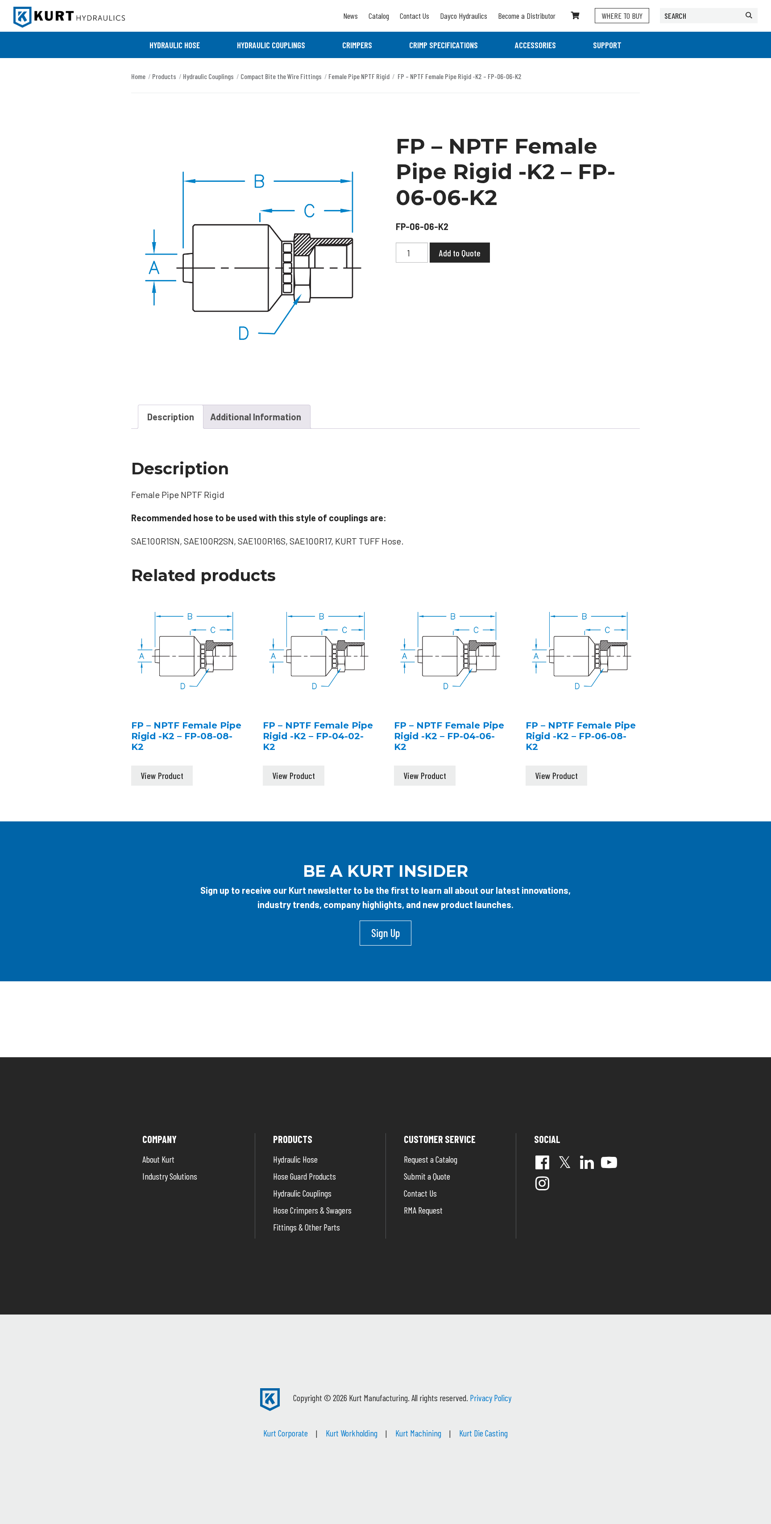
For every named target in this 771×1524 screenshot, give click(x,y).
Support (607, 45)
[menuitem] (174, 45)
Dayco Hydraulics (463, 16)
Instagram (542, 1183)
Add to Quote (460, 252)
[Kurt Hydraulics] (69, 17)
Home (138, 76)
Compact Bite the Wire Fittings (281, 76)
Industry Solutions (169, 1176)
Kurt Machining (418, 1433)
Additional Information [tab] (255, 416)
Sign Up (385, 932)
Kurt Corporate (285, 1433)
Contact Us (414, 16)
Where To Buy (621, 16)
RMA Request (423, 1210)
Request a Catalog (430, 1159)
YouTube (609, 1162)
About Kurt (158, 1159)
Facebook (542, 1162)
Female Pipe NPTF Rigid (359, 76)
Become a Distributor (526, 16)
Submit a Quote (427, 1176)
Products (164, 76)
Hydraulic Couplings (271, 45)
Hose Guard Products (304, 1176)
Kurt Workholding (351, 1433)
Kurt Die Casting (483, 1433)
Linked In (587, 1162)
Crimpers (357, 45)
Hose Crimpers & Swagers (312, 1210)
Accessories (535, 45)
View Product (162, 775)
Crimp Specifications (443, 45)
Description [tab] (170, 416)
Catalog (379, 16)
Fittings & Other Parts (306, 1227)
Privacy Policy (490, 1397)
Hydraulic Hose (174, 45)
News (350, 16)
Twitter (564, 1162)
